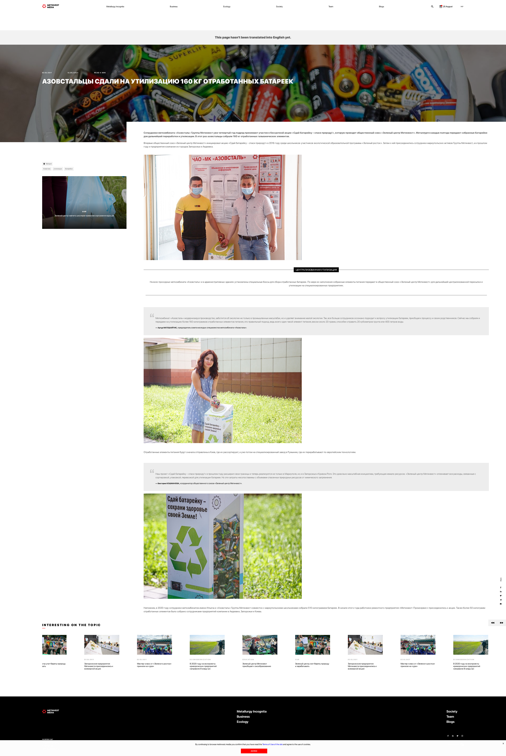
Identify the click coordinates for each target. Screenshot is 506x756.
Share (501, 579)
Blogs (381, 6)
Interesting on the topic (71, 625)
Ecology (226, 6)
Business (173, 6)
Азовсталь (46, 169)
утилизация (58, 169)
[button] (492, 623)
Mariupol (49, 164)
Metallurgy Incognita (115, 6)
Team (331, 6)
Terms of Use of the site (272, 744)
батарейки (69, 169)
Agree (254, 751)
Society (279, 6)
